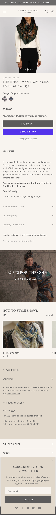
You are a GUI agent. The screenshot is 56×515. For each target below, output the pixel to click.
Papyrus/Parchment (5, 99)
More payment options (28, 138)
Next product (27, 241)
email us (38, 415)
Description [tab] (8, 150)
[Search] (47, 11)
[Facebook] (22, 507)
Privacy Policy (34, 483)
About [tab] (6, 453)
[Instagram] (33, 507)
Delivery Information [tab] (13, 224)
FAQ (13, 410)
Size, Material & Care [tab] (13, 206)
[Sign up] (52, 378)
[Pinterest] (39, 507)
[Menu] (4, 11)
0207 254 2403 (28, 420)
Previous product (11, 241)
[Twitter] (16, 507)
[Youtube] (28, 507)
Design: (16, 93)
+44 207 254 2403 (31, 424)
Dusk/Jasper (11, 99)
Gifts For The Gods (12, 77)
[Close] (52, 460)
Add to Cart (28, 124)
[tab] (28, 178)
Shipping (20, 115)
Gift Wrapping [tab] (10, 215)
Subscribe (28, 500)
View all (49, 315)
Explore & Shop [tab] (12, 444)
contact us (41, 234)
